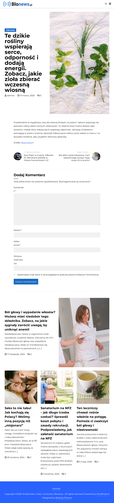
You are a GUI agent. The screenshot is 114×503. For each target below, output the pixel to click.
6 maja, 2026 (86, 462)
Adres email (17, 243)
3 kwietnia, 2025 (51, 474)
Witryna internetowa (18, 260)
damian (10, 95)
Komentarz (19, 189)
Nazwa (18, 230)
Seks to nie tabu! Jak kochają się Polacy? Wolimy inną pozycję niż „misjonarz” (18, 416)
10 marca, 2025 (27, 95)
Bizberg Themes (63, 498)
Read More (26, 142)
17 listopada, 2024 (16, 354)
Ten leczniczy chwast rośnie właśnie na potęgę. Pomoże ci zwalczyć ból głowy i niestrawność (92, 419)
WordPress (102, 494)
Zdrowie (10, 30)
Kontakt (56, 488)
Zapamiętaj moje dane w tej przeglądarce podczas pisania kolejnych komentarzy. (58, 274)
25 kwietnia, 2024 (16, 457)
